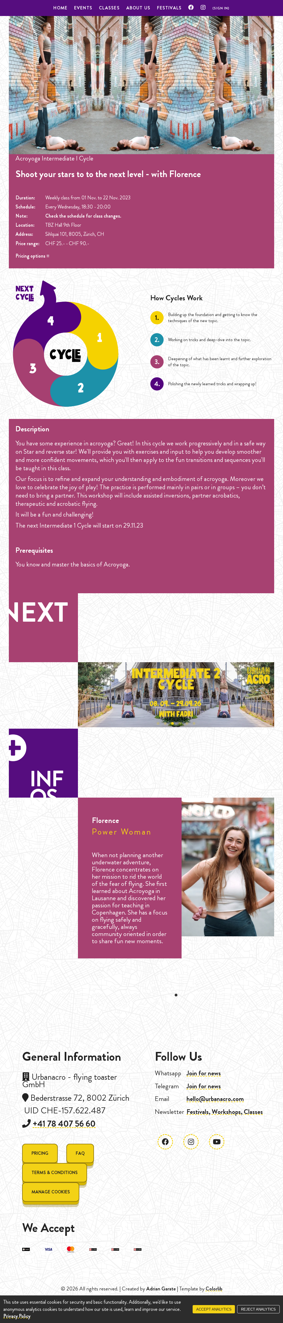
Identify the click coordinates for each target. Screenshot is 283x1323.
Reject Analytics (258, 1309)
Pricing (40, 1153)
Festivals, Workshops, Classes (225, 1111)
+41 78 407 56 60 (64, 1124)
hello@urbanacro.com (215, 1098)
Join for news (204, 1073)
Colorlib (214, 1288)
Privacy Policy (16, 1316)
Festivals (169, 8)
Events (83, 8)
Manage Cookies (51, 1192)
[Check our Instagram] (203, 7)
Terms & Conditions (55, 1172)
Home (60, 8)
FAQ (80, 1153)
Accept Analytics (214, 1309)
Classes (109, 8)
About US (138, 8)
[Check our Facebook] (191, 7)
